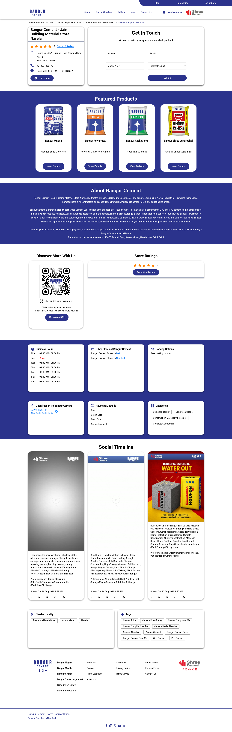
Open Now (67, 71)
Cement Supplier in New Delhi (42, 718)
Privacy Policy (123, 668)
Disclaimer (121, 662)
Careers (90, 668)
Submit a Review (65, 46)
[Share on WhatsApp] (63, 598)
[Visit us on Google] (116, 726)
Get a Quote (210, 3)
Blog (157, 3)
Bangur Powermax (66, 685)
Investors (91, 679)
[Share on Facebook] (32, 598)
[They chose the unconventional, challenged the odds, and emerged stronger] (56, 501)
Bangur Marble (64, 668)
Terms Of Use (122, 673)
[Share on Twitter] (55, 598)
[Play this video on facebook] (56, 501)
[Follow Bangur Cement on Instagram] (111, 726)
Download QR (57, 317)
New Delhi (121, 358)
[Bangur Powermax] (95, 121)
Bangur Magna (64, 662)
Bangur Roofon (64, 673)
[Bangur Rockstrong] (137, 121)
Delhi (118, 353)
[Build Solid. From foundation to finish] (116, 501)
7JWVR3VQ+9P (39, 410)
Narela (84, 620)
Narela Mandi (68, 620)
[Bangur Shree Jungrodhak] (178, 121)
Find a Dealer (151, 662)
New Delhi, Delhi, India (42, 413)
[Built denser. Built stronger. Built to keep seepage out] (176, 486)
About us (91, 662)
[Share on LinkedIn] (40, 598)
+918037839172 (45, 66)
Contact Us (182, 3)
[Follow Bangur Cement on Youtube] (120, 726)
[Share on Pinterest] (48, 598)
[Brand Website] (125, 726)
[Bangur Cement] (37, 12)
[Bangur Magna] (53, 121)
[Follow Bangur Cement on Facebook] (107, 726)
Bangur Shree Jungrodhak (70, 679)
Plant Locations (94, 673)
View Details (53, 166)
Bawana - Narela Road (44, 620)
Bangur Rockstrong (66, 690)
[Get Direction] (57, 412)
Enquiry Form (152, 668)
